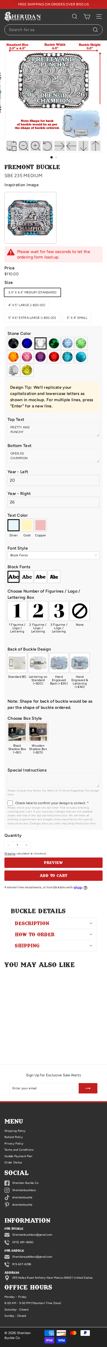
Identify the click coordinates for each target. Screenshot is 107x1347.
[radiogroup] (53, 357)
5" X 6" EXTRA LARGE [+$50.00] (32, 318)
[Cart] (87, 16)
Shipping (9, 853)
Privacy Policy (13, 1143)
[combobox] (53, 29)
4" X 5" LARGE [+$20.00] (26, 305)
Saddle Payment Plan (18, 1156)
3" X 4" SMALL (77, 318)
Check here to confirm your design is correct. (52, 803)
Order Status (13, 1162)
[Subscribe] (88, 1088)
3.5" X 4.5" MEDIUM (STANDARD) (32, 292)
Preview (53, 862)
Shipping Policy (15, 1131)
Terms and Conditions (19, 1149)
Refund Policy (13, 1137)
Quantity (13, 835)
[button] (53, 333)
